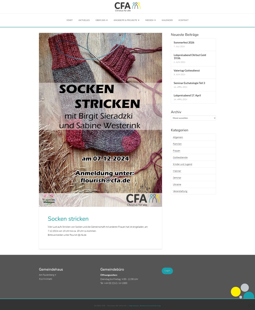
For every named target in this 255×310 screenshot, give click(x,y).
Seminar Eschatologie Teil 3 (189, 83)
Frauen (176, 150)
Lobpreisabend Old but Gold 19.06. (190, 56)
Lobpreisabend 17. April (187, 95)
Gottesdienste (180, 157)
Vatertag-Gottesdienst (187, 70)
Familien (177, 143)
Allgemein (178, 137)
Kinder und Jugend (182, 164)
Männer (177, 170)
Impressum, (134, 305)
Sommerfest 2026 (184, 42)
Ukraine (177, 184)
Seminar (177, 177)
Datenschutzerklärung (150, 305)
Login (167, 270)
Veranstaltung (180, 191)
